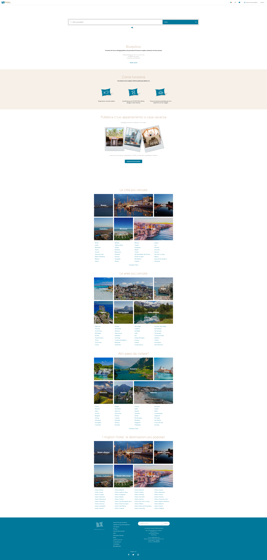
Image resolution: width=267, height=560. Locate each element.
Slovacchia (118, 413)
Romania (157, 406)
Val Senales (157, 333)
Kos (136, 335)
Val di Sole (118, 328)
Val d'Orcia (98, 342)
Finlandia (117, 420)
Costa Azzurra (139, 345)
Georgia (156, 425)
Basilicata (117, 342)
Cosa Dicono (117, 542)
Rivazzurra (118, 252)
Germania (118, 409)
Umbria (117, 326)
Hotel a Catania (119, 508)
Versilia (97, 335)
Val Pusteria (157, 328)
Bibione (97, 259)
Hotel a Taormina (140, 508)
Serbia (136, 415)
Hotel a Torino (158, 494)
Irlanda (97, 418)
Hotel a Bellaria (119, 490)
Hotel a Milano (139, 504)
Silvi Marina (138, 259)
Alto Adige (138, 326)
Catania (137, 261)
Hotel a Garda (158, 506)
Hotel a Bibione (159, 504)
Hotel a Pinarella (100, 501)
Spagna (117, 406)
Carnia (97, 345)
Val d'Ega (117, 338)
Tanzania (137, 413)
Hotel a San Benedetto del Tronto (123, 501)
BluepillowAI (117, 546)
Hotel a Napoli (119, 497)
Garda (97, 261)
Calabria (137, 328)
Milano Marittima (100, 256)
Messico (117, 422)
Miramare (98, 247)
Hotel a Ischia (99, 492)
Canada (117, 418)
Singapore (138, 422)
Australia (117, 425)
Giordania (98, 420)
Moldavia (137, 420)
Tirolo (96, 340)
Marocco (117, 411)
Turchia (97, 413)
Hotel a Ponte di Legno (122, 504)
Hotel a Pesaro (99, 508)
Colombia (98, 425)
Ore (155, 245)
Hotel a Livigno (99, 494)
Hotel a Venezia (139, 494)
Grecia (97, 406)
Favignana (138, 247)
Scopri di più (133, 62)
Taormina (157, 261)
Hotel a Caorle (119, 499)
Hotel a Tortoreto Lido (161, 499)
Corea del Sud (158, 422)
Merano (137, 243)
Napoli (136, 250)
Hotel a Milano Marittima (161, 501)
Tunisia (156, 409)
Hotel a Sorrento (140, 497)
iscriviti (166, 523)
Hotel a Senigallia (100, 506)
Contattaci (116, 544)
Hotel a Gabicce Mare (121, 492)
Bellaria (117, 243)
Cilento (156, 340)
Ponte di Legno (139, 256)
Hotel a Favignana (120, 494)
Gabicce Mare (119, 245)
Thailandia (138, 425)
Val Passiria (157, 342)
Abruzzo (117, 331)
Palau (96, 411)
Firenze (97, 252)
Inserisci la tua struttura (120, 522)
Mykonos (97, 326)
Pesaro (117, 261)
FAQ (114, 533)
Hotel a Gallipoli (159, 508)
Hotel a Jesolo (158, 490)
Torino (97, 250)
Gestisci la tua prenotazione (121, 524)
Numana (117, 250)
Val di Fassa (98, 331)
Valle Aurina (118, 333)
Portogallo (98, 422)
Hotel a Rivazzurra (100, 499)
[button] (128, 555)
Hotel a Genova (99, 504)
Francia (137, 406)
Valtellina (117, 335)
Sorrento (157, 250)
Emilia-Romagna (139, 338)
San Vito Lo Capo (159, 254)
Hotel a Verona (139, 499)
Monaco (97, 409)
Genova (117, 256)
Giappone (157, 415)
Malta (156, 411)
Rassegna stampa (118, 535)
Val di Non (118, 345)
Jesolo (156, 243)
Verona (156, 252)
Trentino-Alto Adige (160, 326)
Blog (114, 537)
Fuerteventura (99, 338)
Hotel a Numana (100, 497)
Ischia (96, 245)
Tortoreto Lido (99, 254)
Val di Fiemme (158, 345)
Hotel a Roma (99, 490)
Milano (156, 256)
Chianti (137, 342)
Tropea (137, 245)
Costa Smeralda (159, 335)
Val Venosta (157, 331)
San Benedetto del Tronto (142, 254)
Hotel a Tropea (139, 492)
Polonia (117, 415)
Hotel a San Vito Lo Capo (142, 501)
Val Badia (137, 331)
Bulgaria (97, 415)
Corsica (137, 340)
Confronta (128, 27)
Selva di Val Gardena (160, 259)
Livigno (117, 247)
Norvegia (157, 418)
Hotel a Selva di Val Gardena (143, 506)
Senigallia (117, 259)
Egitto (136, 409)
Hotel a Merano (139, 490)
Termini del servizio (119, 531)
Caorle (137, 252)
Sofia (136, 333)
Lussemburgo (158, 413)
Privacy (115, 529)
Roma (96, 243)
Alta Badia (98, 333)
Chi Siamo (116, 527)
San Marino (157, 420)
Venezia (156, 247)
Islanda (137, 411)
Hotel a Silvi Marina (120, 506)
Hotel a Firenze (159, 497)
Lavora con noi (117, 540)
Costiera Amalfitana (120, 340)
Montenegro (138, 418)
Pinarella (117, 254)
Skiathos (156, 338)
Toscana (97, 328)
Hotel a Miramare (159, 492)
